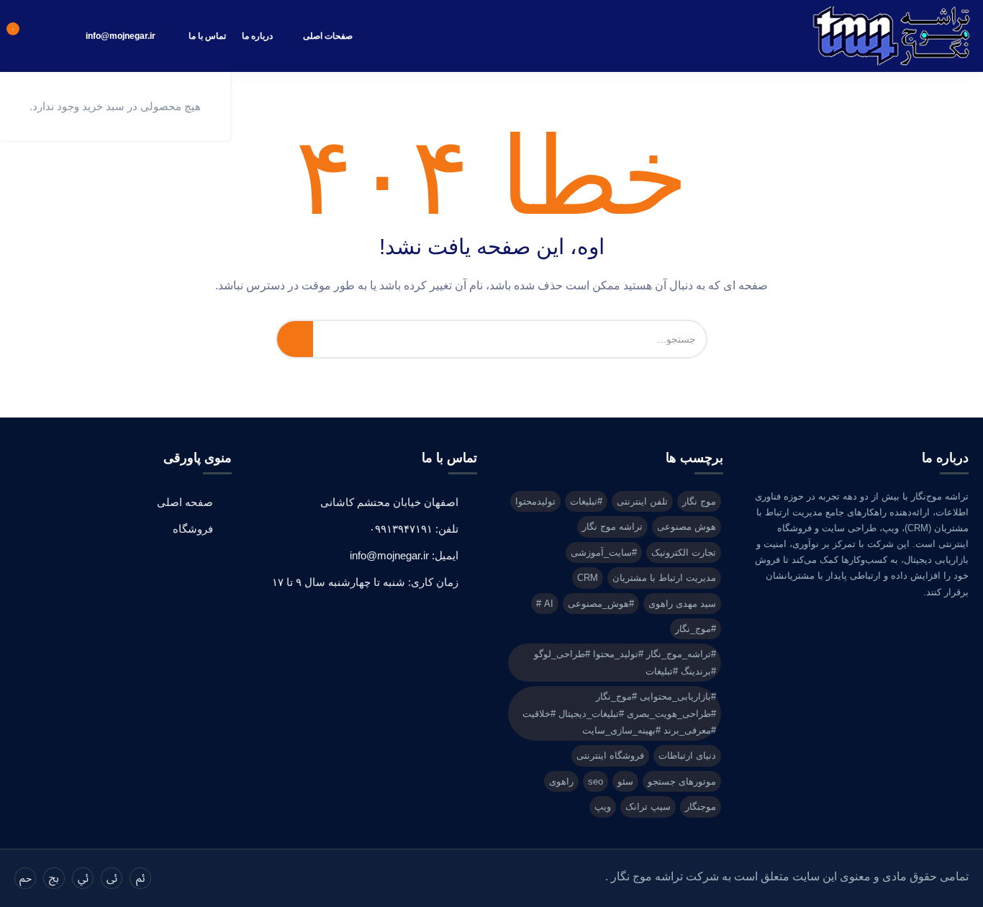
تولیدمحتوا (535, 501)
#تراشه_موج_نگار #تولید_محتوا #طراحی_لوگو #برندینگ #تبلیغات (625, 662)
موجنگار (700, 806)
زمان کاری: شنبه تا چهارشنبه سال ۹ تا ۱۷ (365, 582)
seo (595, 781)
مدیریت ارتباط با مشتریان (664, 577)
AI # (544, 603)
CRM (587, 577)
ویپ (602, 806)
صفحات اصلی (328, 36)
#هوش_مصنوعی (601, 603)
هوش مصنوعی (686, 526)
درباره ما (257, 36)
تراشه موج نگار (612, 526)
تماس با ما (207, 36)
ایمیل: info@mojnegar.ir (404, 555)
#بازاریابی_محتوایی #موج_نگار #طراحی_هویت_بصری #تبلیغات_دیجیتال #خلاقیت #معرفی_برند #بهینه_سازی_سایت (619, 713)
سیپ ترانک (648, 806)
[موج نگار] (891, 36)
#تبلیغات (586, 501)
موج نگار (699, 501)
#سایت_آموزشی (604, 552)
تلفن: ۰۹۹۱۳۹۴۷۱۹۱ (413, 529)
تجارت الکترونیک (683, 552)
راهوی (561, 781)
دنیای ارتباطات (687, 755)
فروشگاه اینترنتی (610, 755)
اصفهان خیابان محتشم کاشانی (389, 502)
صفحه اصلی (185, 502)
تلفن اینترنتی (642, 501)
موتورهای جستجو (682, 781)
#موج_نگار (695, 628)
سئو (625, 781)
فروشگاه (193, 529)
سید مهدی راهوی (682, 603)
